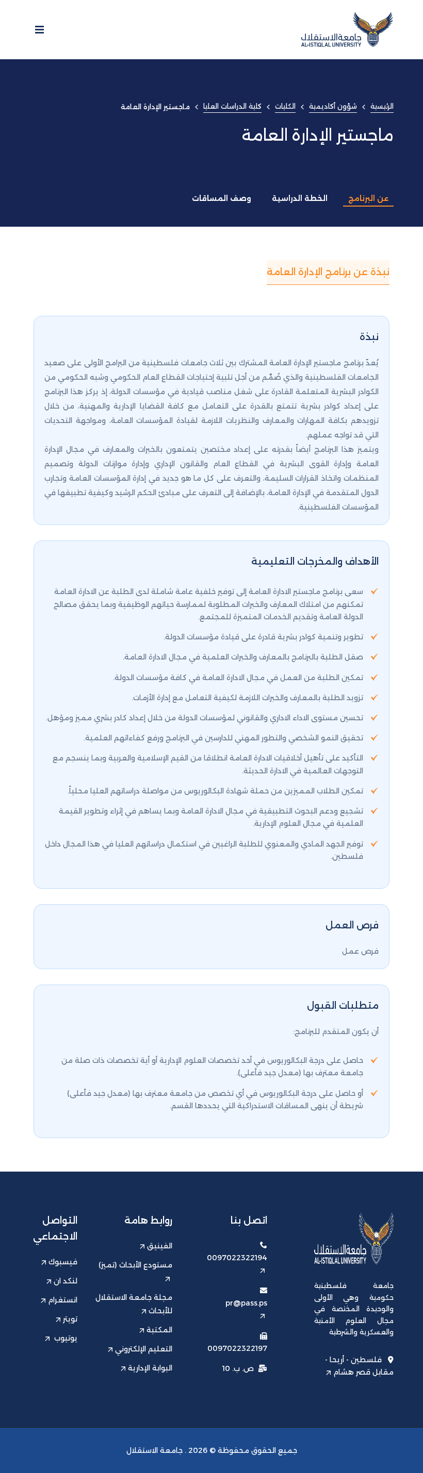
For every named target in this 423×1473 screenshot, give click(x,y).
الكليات (285, 106)
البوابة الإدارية (150, 1368)
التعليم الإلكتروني (143, 1348)
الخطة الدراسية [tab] (300, 198)
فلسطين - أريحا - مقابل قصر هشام (359, 1366)
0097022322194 (237, 1257)
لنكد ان (65, 1280)
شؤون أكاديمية (333, 106)
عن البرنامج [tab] (368, 198)
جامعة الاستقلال (154, 1450)
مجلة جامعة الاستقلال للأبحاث (133, 1304)
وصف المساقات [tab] (221, 198)
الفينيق (159, 1245)
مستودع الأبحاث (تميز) (135, 1264)
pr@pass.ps (246, 1303)
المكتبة (159, 1329)
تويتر (70, 1319)
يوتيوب (64, 1338)
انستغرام (62, 1300)
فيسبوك (62, 1261)
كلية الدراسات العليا (232, 106)
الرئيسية (382, 106)
